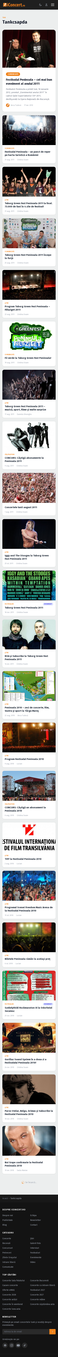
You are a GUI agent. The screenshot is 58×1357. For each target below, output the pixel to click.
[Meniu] (53, 5)
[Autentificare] (46, 4)
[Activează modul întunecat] (40, 4)
